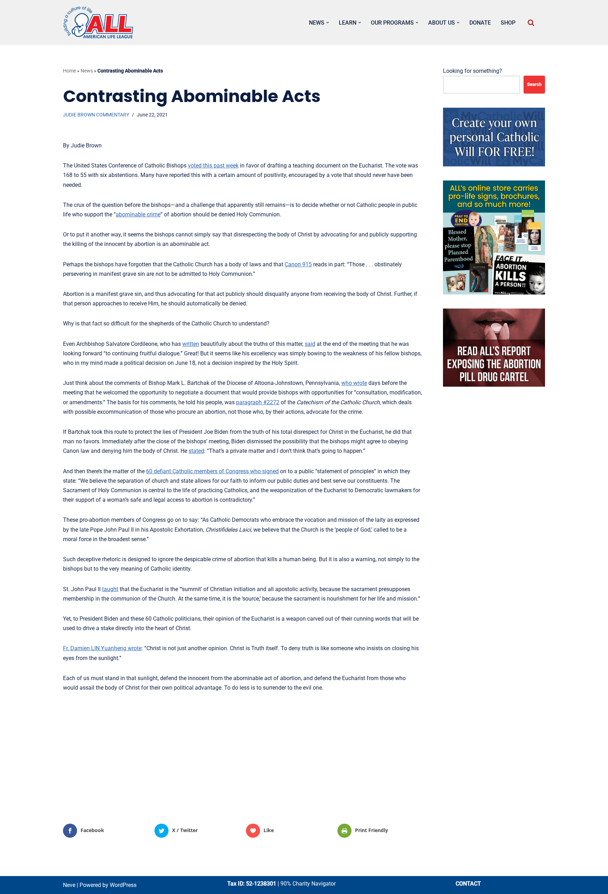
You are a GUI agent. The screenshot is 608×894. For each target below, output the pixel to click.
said (310, 344)
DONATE (480, 22)
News (87, 71)
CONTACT (468, 883)
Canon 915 (298, 264)
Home (69, 71)
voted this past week (213, 165)
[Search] (530, 22)
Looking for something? (472, 71)
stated (196, 451)
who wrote (354, 383)
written (190, 344)
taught (110, 589)
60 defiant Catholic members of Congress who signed (212, 471)
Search (534, 84)
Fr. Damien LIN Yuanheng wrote (102, 648)
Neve (69, 885)
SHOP (508, 22)
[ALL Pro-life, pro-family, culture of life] (98, 22)
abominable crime (138, 214)
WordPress (123, 885)
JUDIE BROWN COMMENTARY (96, 115)
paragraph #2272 (257, 402)
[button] (327, 22)
